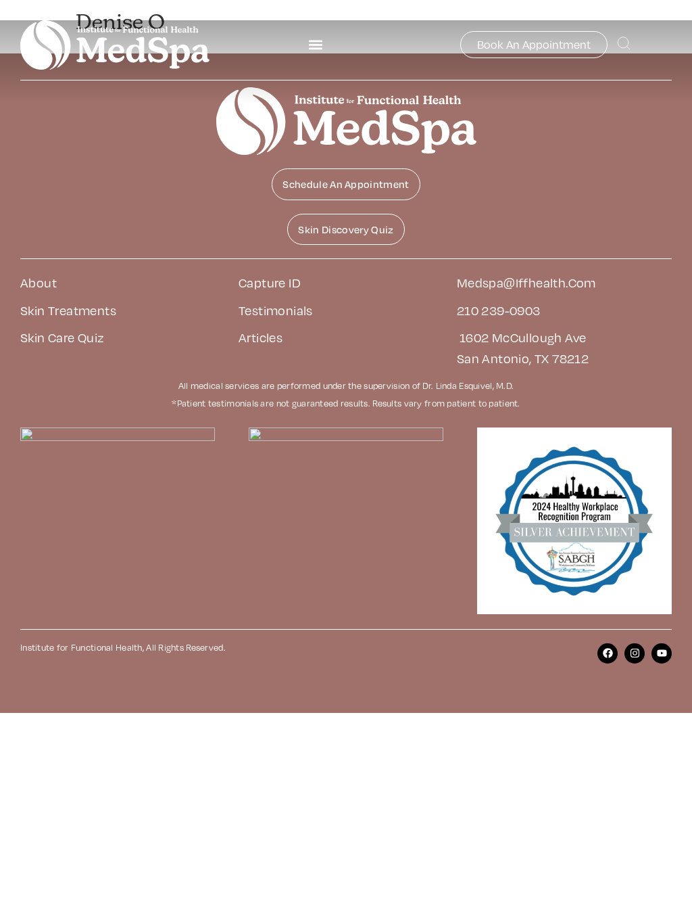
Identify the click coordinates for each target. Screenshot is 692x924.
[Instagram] (634, 653)
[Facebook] (607, 653)
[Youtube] (661, 653)
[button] (315, 45)
